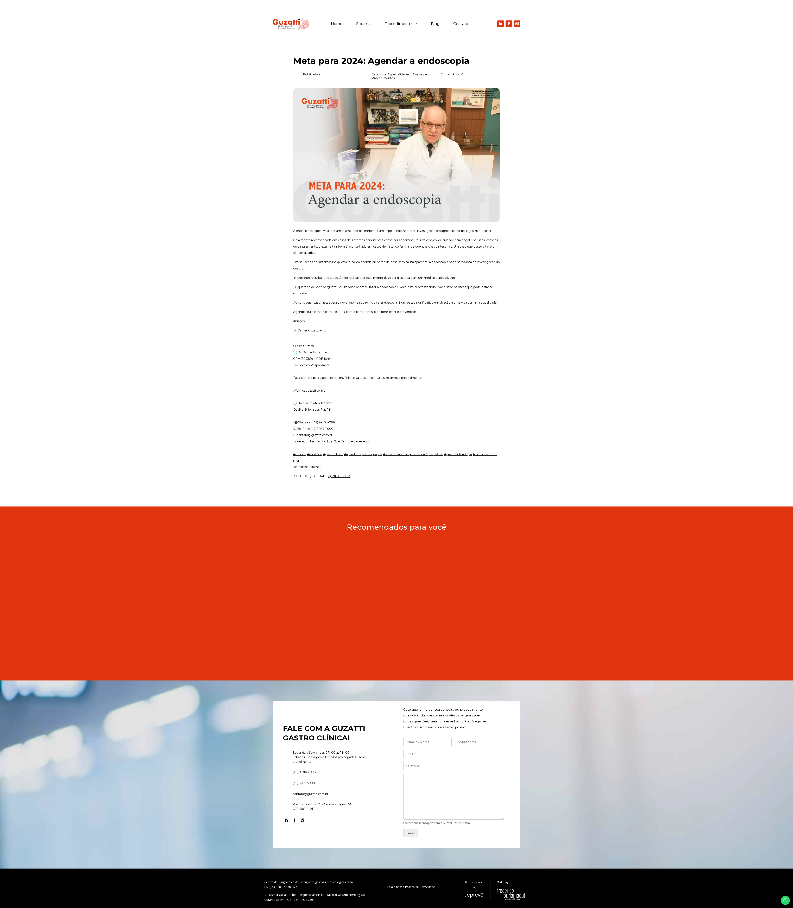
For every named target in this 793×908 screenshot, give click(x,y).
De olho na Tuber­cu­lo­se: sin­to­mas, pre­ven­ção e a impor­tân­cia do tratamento (351, 629)
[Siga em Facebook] (509, 23)
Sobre (361, 24)
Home (336, 24)
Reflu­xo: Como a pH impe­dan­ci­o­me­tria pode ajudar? (327, 587)
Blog (435, 24)
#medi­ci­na (314, 454)
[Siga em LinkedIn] (500, 23)
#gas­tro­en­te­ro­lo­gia (458, 454)
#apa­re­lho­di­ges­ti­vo (358, 454)
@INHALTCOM (339, 476)
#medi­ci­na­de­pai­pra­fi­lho (426, 454)
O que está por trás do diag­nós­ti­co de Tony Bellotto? (328, 545)
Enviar (411, 833)
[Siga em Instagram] (517, 23)
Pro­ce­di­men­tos (399, 24)
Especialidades (398, 74)
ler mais (283, 562)
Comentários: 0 (452, 74)
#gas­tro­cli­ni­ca (333, 454)
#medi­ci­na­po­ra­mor (307, 467)
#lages (377, 454)
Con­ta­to (460, 24)
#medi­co (299, 454)
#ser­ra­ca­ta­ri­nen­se (396, 454)
